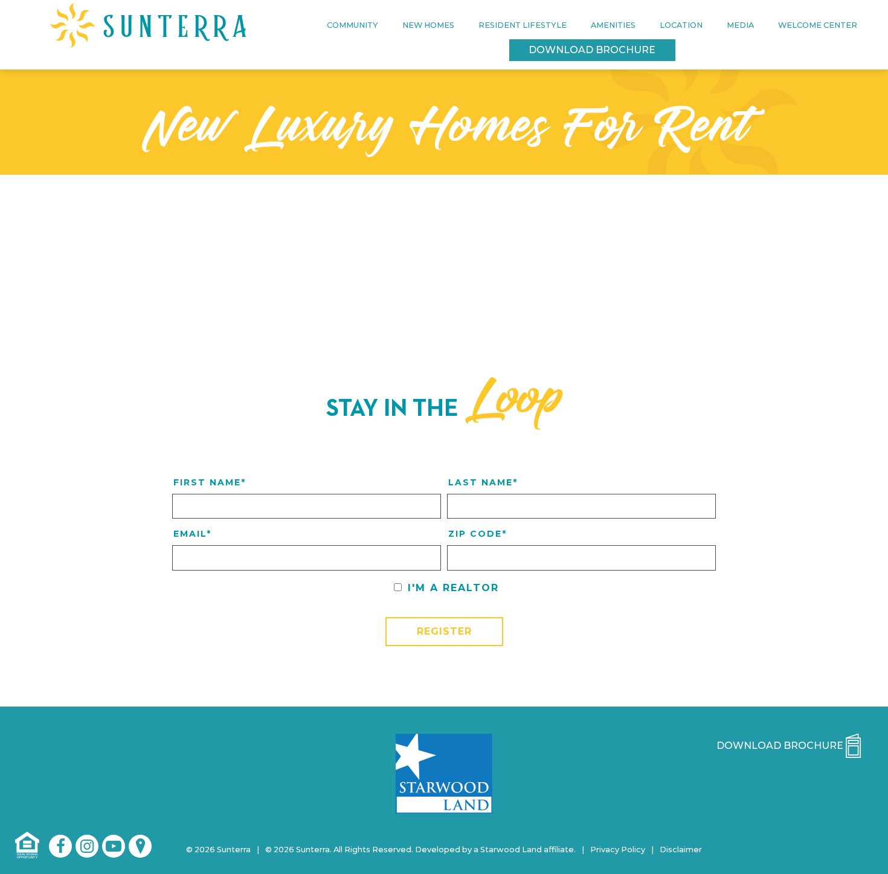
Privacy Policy (617, 849)
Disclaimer (681, 849)
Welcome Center (817, 25)
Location (681, 25)
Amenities (613, 25)
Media (740, 25)
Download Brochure (592, 50)
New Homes (428, 25)
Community (352, 25)
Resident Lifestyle (522, 25)
